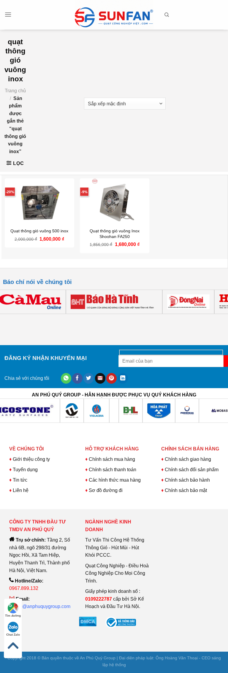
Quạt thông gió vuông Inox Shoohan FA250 (115, 233)
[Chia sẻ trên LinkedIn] (123, 378)
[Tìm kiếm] (166, 15)
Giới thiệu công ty (31, 459)
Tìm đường (13, 615)
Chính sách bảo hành (187, 479)
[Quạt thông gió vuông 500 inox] (39, 201)
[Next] (25, 320)
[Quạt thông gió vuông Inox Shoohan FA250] (114, 201)
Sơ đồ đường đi (106, 490)
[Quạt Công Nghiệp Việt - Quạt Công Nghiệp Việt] (114, 15)
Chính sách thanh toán (112, 469)
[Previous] (9, 320)
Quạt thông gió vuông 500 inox (39, 230)
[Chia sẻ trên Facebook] (77, 378)
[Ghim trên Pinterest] (111, 378)
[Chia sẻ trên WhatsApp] (66, 378)
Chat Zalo (13, 634)
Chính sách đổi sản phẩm (191, 469)
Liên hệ (20, 490)
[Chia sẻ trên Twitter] (88, 378)
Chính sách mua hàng (111, 459)
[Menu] (8, 14)
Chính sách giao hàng (188, 459)
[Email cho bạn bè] (100, 378)
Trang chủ (15, 90)
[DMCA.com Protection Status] (87, 620)
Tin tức (20, 479)
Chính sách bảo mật (186, 490)
